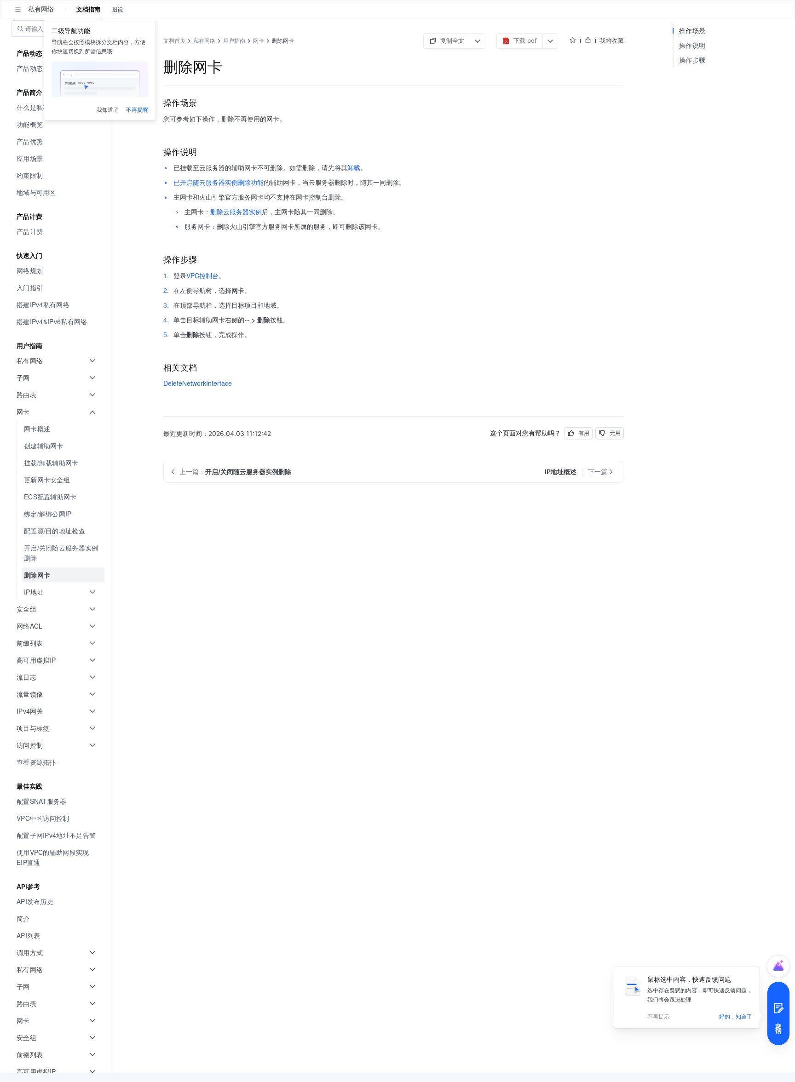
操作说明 (692, 45)
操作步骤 (692, 60)
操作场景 (692, 30)
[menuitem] (57, 124)
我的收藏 (611, 40)
